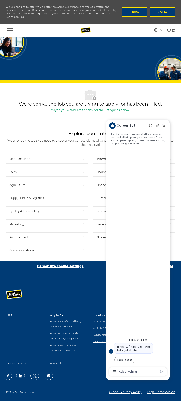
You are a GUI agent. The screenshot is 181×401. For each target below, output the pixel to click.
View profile (56, 363)
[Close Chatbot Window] (164, 125)
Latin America (100, 341)
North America (101, 321)
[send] (161, 371)
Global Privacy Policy (125, 392)
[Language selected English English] (159, 30)
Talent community (16, 363)
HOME (9, 315)
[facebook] (8, 376)
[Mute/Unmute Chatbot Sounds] (157, 125)
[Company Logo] (86, 30)
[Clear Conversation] (150, 125)
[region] (138, 248)
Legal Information (161, 392)
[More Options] (114, 372)
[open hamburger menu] (10, 30)
